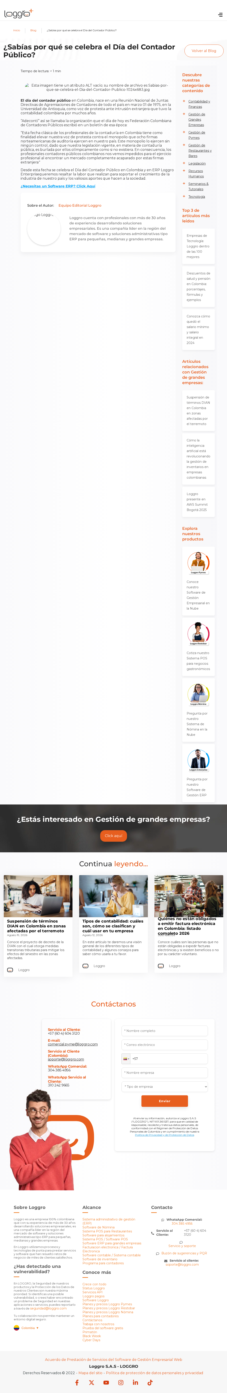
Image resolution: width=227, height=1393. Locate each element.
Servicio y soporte (182, 1246)
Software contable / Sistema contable (111, 1255)
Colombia (30, 1328)
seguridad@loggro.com (48, 1308)
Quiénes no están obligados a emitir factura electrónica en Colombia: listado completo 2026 (187, 926)
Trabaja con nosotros (98, 1324)
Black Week (91, 1336)
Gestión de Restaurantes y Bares (200, 150)
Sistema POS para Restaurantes (107, 1231)
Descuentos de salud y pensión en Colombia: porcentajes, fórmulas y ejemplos (198, 286)
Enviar (164, 1101)
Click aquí (113, 836)
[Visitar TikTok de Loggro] (150, 1383)
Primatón (89, 1332)
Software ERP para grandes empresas (111, 1243)
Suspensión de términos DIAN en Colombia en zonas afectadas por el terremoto (198, 410)
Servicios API (92, 1292)
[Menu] (220, 15)
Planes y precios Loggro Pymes (107, 1304)
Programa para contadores (103, 1263)
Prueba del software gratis (102, 1328)
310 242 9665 (58, 1085)
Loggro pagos (93, 1296)
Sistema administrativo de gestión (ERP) (108, 1221)
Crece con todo (94, 1284)
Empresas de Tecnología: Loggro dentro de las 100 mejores (198, 246)
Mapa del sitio (90, 1373)
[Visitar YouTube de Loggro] (106, 1383)
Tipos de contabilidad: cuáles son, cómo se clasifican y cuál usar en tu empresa (112, 926)
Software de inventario (99, 1259)
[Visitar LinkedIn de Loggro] (135, 1383)
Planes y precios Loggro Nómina (107, 1312)
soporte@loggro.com (66, 1059)
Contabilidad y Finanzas (199, 104)
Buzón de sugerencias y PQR (184, 1253)
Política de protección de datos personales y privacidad (154, 1373)
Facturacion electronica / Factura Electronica (107, 1249)
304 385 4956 (59, 1070)
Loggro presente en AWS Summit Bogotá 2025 (197, 502)
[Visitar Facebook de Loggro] (77, 1383)
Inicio (16, 30)
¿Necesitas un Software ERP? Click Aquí (58, 186)
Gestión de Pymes (196, 135)
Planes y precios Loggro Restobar (108, 1308)
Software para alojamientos (103, 1235)
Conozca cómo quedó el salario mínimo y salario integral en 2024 (198, 329)
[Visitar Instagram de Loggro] (121, 1383)
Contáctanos (92, 1320)
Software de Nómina (98, 1227)
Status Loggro (93, 1288)
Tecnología (196, 197)
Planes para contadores (100, 1316)
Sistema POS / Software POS (105, 1239)
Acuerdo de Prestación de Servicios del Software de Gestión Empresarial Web (113, 1360)
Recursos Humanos (196, 173)
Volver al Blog (204, 51)
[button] (126, 1059)
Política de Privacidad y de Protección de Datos (164, 1135)
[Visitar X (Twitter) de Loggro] (91, 1383)
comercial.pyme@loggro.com (73, 1044)
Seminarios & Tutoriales (198, 186)
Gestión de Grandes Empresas (196, 119)
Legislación (197, 163)
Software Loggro (95, 1300)
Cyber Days (91, 1340)
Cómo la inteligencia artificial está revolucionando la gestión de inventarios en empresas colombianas (198, 459)
